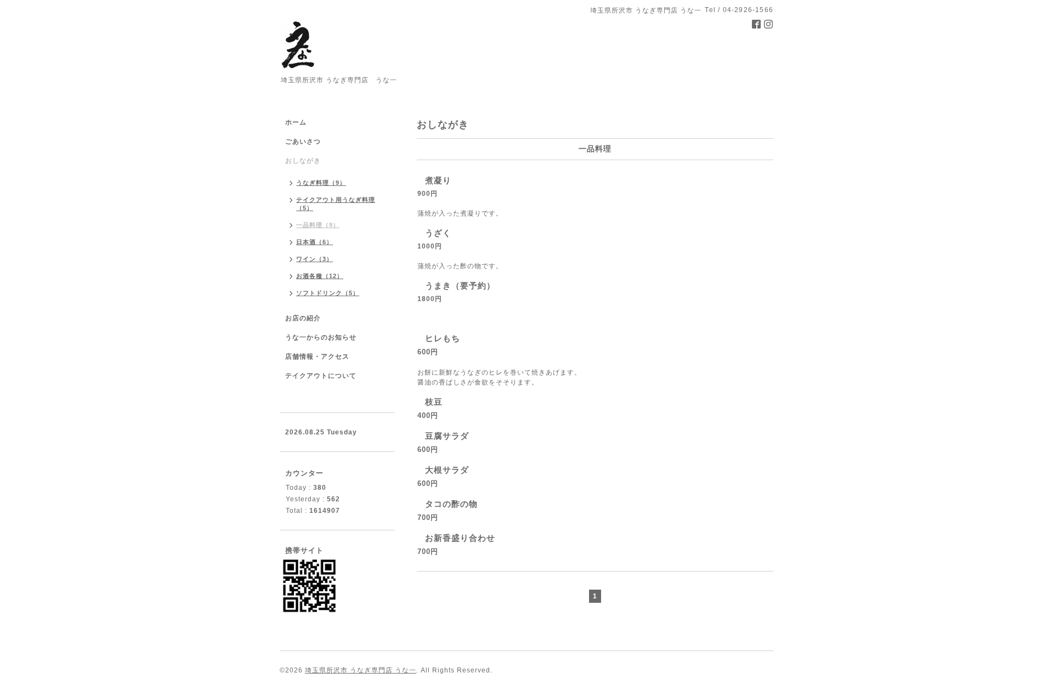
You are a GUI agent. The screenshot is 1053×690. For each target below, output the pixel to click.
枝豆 (434, 401)
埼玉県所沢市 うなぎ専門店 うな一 (360, 670)
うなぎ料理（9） (321, 182)
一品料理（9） (317, 225)
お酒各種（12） (319, 276)
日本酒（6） (314, 242)
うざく (438, 232)
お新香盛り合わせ (460, 537)
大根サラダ (447, 469)
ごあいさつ (303, 141)
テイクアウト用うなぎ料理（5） (335, 203)
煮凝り (438, 180)
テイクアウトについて (320, 376)
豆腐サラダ (447, 435)
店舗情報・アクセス (317, 356)
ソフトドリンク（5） (327, 293)
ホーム (296, 122)
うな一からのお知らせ (320, 337)
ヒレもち (442, 338)
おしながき (303, 161)
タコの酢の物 (451, 503)
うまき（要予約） (460, 285)
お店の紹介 (303, 318)
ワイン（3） (314, 259)
